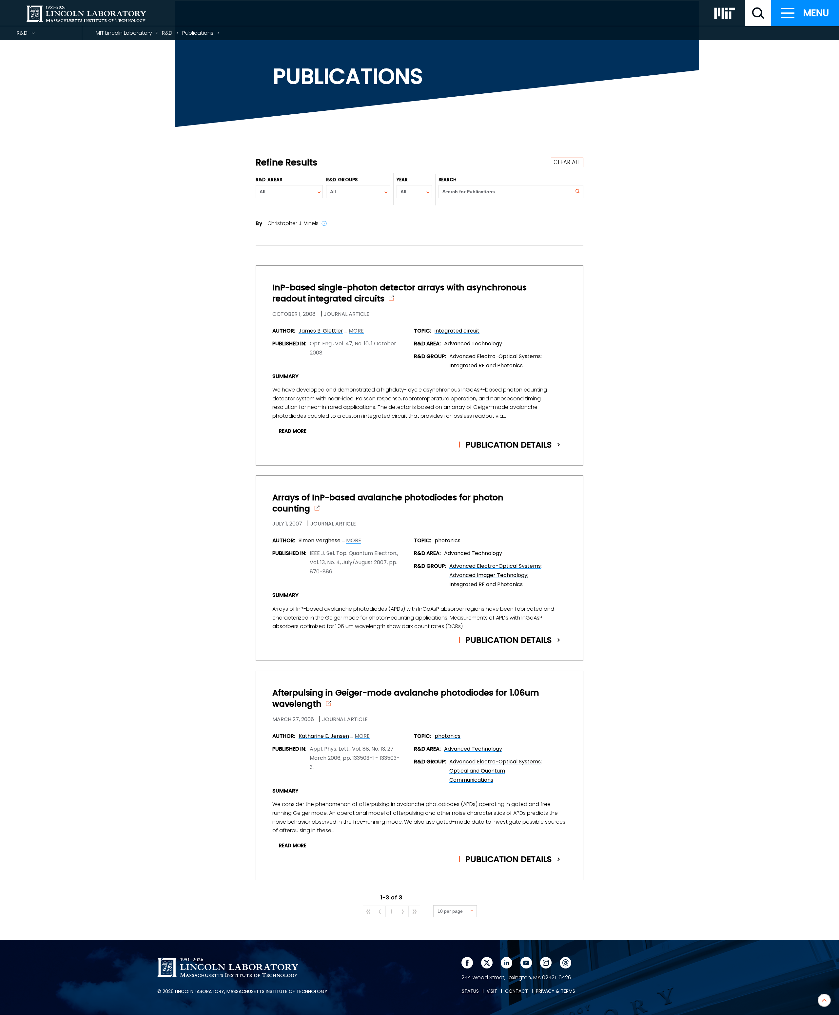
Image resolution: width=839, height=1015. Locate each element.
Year (402, 179)
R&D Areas (269, 179)
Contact (516, 991)
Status (470, 991)
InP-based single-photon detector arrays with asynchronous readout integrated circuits (399, 293)
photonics (447, 540)
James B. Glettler (321, 331)
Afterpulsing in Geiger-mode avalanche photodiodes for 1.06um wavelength (405, 698)
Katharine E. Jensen (324, 736)
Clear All (567, 162)
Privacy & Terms (555, 991)
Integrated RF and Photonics (486, 365)
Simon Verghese (320, 540)
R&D (33, 34)
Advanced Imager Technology (488, 575)
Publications (197, 33)
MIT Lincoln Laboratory (124, 33)
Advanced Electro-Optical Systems (495, 356)
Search (448, 179)
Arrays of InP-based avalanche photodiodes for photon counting (387, 503)
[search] (758, 13)
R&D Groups (342, 179)
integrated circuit (457, 331)
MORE (356, 331)
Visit (492, 991)
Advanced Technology (473, 343)
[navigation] (805, 13)
